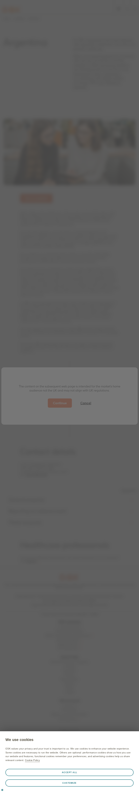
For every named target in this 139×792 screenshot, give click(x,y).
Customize (69, 783)
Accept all (69, 772)
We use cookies (19, 740)
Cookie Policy (32, 760)
